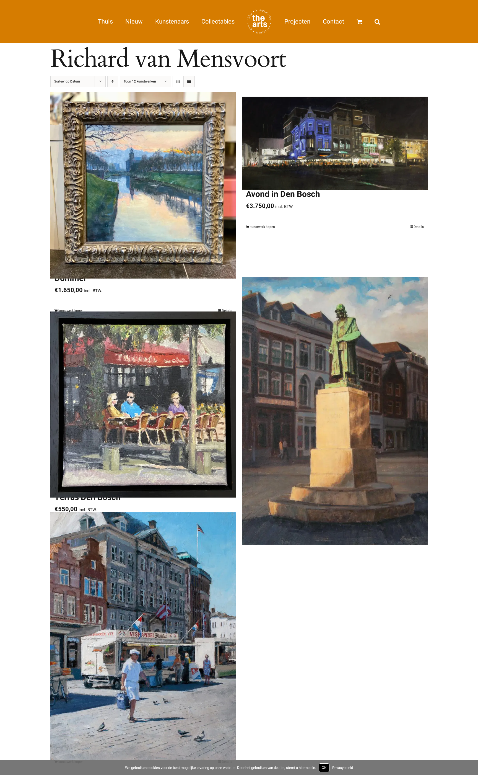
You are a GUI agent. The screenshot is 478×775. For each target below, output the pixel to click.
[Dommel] (143, 185)
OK (324, 767)
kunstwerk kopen (262, 226)
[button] (352, 21)
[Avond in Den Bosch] (335, 143)
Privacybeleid (342, 767)
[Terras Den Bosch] (143, 404)
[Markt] (143, 636)
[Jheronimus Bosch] (335, 410)
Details (419, 226)
